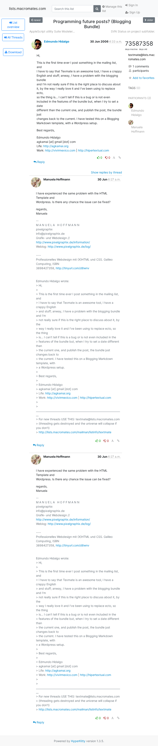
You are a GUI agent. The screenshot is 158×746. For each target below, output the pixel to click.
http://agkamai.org (56, 146)
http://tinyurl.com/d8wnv (72, 268)
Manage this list (112, 9)
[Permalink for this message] (119, 157)
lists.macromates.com (27, 8)
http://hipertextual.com (93, 150)
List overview (13, 25)
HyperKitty (78, 741)
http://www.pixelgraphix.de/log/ (69, 246)
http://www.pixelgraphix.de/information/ (63, 242)
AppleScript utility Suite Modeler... (52, 31)
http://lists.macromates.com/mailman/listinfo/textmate (75, 432)
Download (14, 52)
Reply (40, 162)
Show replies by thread (106, 172)
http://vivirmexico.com (60, 150)
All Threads (14, 37)
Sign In (133, 5)
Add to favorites (143, 78)
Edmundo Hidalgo (56, 41)
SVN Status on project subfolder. (133, 31)
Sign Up (134, 12)
